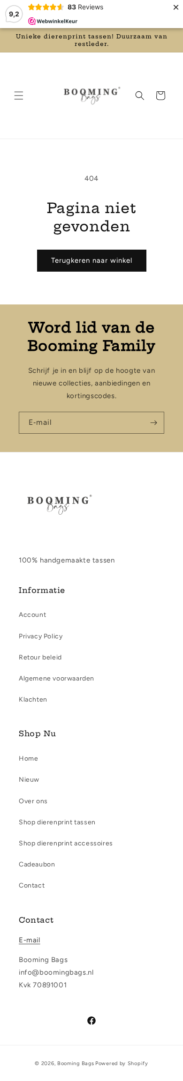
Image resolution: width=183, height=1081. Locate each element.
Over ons (33, 801)
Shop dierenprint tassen (57, 822)
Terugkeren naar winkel (91, 260)
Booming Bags (75, 1063)
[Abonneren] (153, 423)
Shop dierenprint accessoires (66, 843)
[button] (18, 95)
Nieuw (29, 780)
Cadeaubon (37, 864)
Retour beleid (40, 657)
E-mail (29, 940)
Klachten (33, 699)
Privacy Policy (40, 636)
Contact (32, 885)
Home (28, 759)
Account (32, 615)
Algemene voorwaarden (56, 678)
